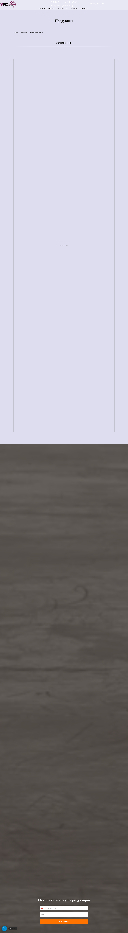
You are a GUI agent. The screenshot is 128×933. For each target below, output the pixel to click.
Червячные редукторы (36, 32)
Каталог (51, 9)
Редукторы (24, 32)
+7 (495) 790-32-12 (97, 3)
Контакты (74, 9)
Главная (42, 9)
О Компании (63, 9)
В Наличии (85, 9)
